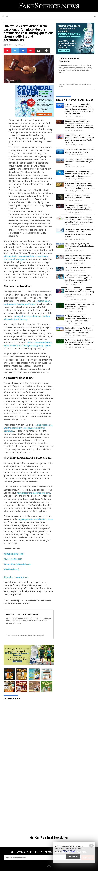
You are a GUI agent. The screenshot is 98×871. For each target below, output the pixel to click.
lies (32, 588)
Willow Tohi (23, 45)
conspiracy (41, 585)
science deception (36, 591)
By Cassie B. (78, 285)
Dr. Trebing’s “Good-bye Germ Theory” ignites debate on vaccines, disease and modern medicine (79, 342)
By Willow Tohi (78, 130)
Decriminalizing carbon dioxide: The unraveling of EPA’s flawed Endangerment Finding (79, 306)
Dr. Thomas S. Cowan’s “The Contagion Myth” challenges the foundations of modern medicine (78, 207)
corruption (9, 588)
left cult (26, 588)
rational (23, 591)
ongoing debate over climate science (35, 519)
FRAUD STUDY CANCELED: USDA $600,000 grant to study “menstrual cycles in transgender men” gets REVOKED (79, 138)
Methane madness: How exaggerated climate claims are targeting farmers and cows (78, 318)
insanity (18, 588)
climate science (28, 585)
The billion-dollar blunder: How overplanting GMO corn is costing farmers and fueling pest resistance (79, 185)
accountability (25, 582)
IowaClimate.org (11, 569)
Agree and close (73, 857)
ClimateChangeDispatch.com (17, 564)
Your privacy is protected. (14, 635)
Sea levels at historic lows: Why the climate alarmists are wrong (79, 151)
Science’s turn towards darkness (78, 268)
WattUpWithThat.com (13, 554)
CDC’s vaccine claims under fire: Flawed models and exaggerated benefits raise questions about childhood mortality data (78, 278)
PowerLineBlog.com (13, 559)
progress (14, 591)
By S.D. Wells (78, 116)
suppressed (15, 594)
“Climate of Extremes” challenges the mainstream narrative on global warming (79, 161)
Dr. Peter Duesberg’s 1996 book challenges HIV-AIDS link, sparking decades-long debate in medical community (79, 293)
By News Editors (80, 200)
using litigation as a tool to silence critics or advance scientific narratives (28, 428)
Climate (16, 585)
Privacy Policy (69, 851)
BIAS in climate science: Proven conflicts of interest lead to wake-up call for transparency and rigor (79, 219)
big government (40, 582)
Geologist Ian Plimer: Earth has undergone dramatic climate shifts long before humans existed (79, 330)
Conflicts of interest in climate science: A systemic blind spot (77, 196)
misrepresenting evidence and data (33, 493)
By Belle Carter (79, 167)
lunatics (39, 588)
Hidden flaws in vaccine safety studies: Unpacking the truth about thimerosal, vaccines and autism (79, 173)
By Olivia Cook (78, 179)
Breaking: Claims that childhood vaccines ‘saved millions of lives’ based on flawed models (78, 258)
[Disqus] (29, 734)
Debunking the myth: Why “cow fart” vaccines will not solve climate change (79, 246)
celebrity (8, 585)
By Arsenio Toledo (79, 239)
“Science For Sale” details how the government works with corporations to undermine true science (79, 233)
